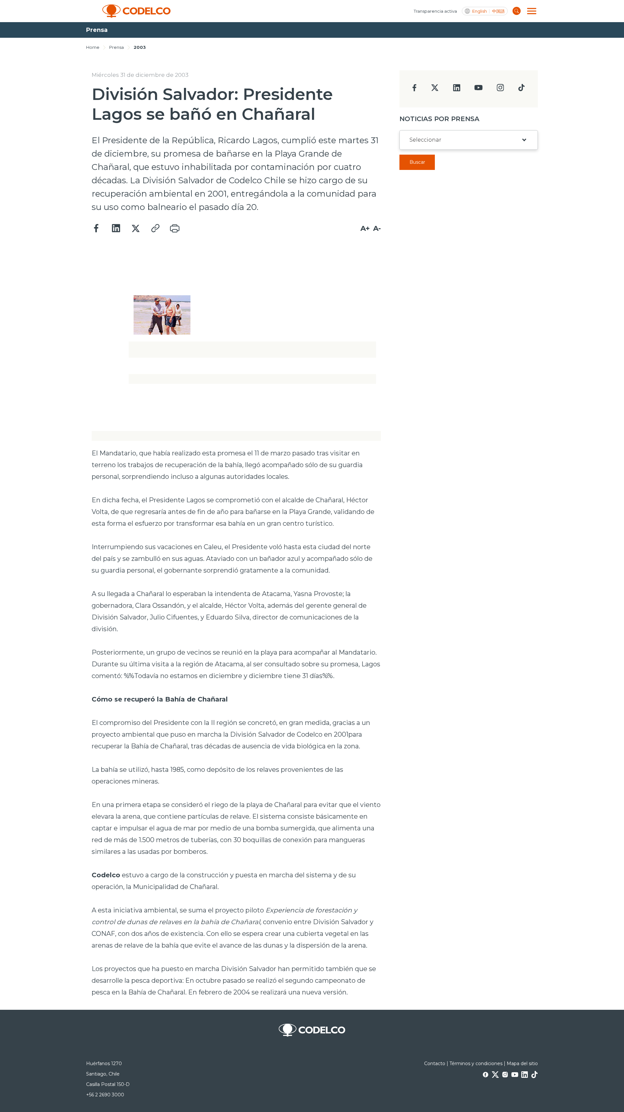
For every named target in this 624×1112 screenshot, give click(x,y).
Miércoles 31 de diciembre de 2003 (140, 75)
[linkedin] (457, 90)
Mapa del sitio (522, 1063)
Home (92, 47)
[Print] (174, 228)
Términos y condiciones (475, 1063)
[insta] (500, 89)
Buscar (417, 162)
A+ (365, 228)
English (479, 11)
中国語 (498, 11)
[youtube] (478, 90)
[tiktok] (521, 89)
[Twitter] (135, 228)
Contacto (434, 1063)
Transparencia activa (435, 11)
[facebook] (414, 90)
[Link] (155, 228)
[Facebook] (96, 228)
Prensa (116, 47)
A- (377, 228)
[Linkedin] (116, 228)
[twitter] (434, 90)
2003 (140, 47)
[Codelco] (136, 11)
